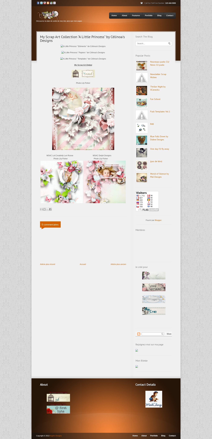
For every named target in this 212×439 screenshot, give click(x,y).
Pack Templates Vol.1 (160, 111)
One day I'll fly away (159, 148)
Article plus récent (47, 264)
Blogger (158, 220)
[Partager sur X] (47, 209)
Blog (159, 15)
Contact (169, 15)
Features (136, 15)
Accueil (83, 264)
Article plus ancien (118, 264)
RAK (152, 124)
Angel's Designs (56, 436)
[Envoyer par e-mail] (41, 209)
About (124, 15)
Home (114, 15)
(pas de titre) (156, 161)
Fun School (155, 99)
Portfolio (148, 15)
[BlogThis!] (44, 209)
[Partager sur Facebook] (50, 209)
